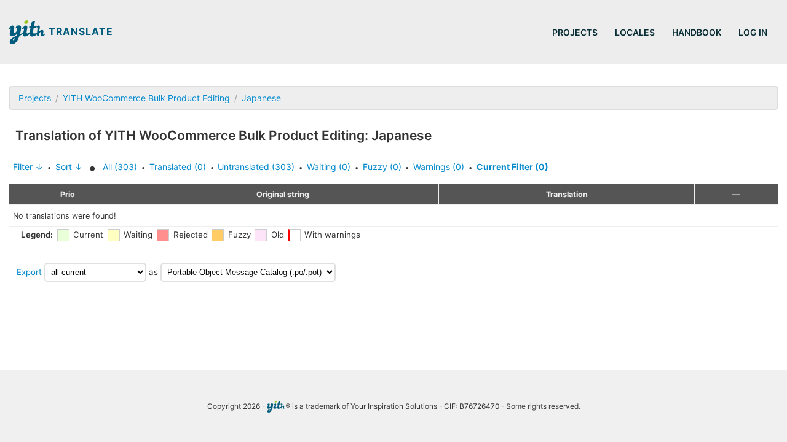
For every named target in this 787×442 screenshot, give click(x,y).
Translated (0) (177, 166)
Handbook (696, 32)
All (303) (120, 166)
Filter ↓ (28, 166)
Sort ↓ (68, 166)
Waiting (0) (328, 166)
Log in (752, 32)
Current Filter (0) (512, 166)
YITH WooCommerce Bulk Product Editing (146, 98)
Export (29, 272)
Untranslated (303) (256, 166)
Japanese (261, 98)
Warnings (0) (438, 166)
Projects (575, 32)
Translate (79, 31)
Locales (635, 32)
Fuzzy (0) (382, 166)
